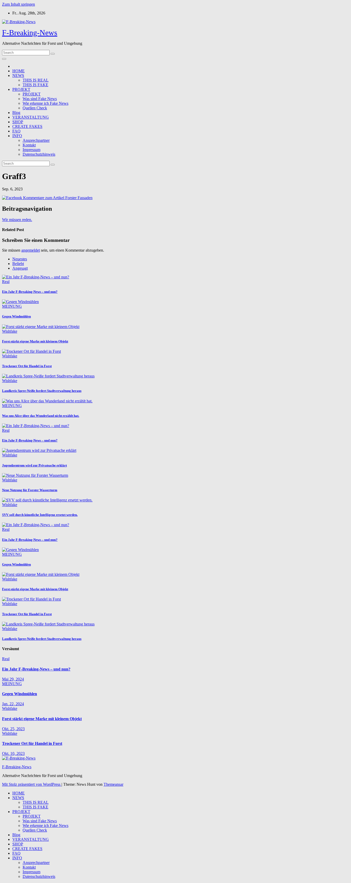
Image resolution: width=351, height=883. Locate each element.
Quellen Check (35, 108)
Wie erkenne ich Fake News (45, 103)
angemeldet (30, 250)
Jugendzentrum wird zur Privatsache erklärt (34, 465)
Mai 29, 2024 (13, 679)
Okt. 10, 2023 (13, 753)
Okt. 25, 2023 (13, 729)
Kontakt (29, 145)
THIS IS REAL (36, 80)
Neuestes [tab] (19, 259)
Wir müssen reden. (17, 219)
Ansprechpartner (36, 140)
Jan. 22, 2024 (13, 704)
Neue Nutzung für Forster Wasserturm (29, 490)
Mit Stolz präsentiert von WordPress (31, 784)
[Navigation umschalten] (4, 59)
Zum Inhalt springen (18, 4)
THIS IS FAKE (35, 85)
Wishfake (9, 331)
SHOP (17, 122)
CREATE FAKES (27, 126)
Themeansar (113, 784)
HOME (18, 71)
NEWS (18, 75)
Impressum (31, 149)
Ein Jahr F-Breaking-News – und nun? (30, 292)
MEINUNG (12, 306)
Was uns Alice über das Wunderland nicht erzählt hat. (40, 416)
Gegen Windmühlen (16, 316)
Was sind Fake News (40, 98)
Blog (16, 112)
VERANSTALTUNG (30, 117)
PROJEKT (21, 89)
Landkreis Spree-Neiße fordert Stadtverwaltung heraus (41, 391)
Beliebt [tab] (18, 263)
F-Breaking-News (29, 32)
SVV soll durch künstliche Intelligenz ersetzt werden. (40, 515)
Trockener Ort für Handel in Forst (27, 366)
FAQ (16, 131)
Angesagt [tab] (20, 268)
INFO (17, 136)
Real (6, 281)
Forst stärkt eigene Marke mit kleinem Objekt (35, 341)
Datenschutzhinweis (39, 154)
